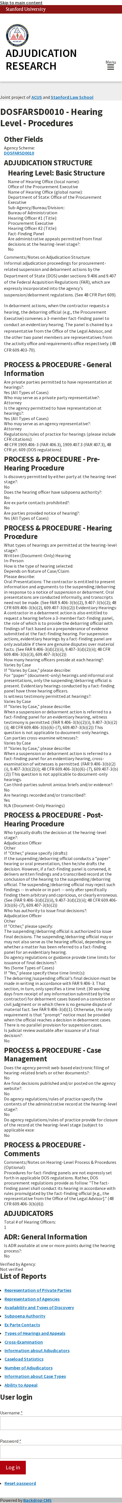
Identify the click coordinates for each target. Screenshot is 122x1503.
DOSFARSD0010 (19, 153)
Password (10, 1441)
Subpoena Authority (25, 1316)
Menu (111, 63)
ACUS (36, 97)
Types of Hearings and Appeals (35, 1333)
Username (11, 1412)
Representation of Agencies (32, 1299)
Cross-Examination (24, 1342)
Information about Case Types (35, 1376)
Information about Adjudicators (37, 1350)
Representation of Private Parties (38, 1290)
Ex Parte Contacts (22, 1324)
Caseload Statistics (24, 1359)
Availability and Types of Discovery (39, 1307)
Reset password (20, 1483)
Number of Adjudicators (28, 1368)
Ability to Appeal (21, 1385)
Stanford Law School (72, 97)
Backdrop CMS (37, 1500)
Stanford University (26, 9)
